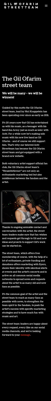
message (25, 335)
